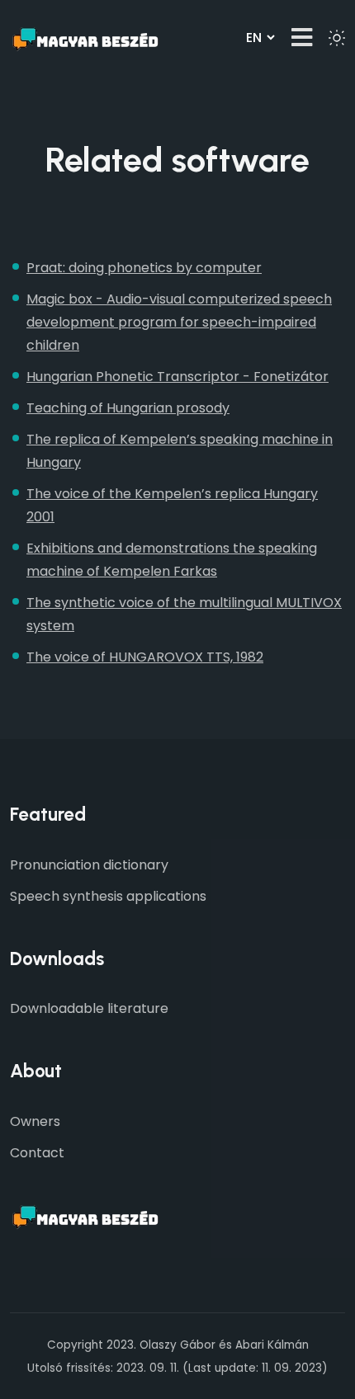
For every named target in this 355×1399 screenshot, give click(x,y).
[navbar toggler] (301, 37)
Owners (35, 1121)
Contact (37, 1152)
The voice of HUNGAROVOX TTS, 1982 (144, 657)
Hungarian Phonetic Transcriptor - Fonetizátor (177, 376)
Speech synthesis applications (108, 896)
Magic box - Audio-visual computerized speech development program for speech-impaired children (179, 322)
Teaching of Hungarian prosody (128, 407)
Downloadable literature (89, 1008)
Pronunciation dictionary (89, 864)
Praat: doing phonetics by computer (144, 267)
